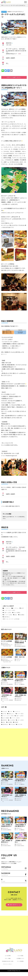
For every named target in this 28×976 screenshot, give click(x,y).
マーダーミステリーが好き (9, 610)
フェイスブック (5, 874)
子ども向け (12, 724)
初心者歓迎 (22, 614)
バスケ (10, 711)
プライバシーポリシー (7, 964)
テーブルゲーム (7, 608)
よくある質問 (7, 955)
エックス (3, 880)
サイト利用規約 (20, 961)
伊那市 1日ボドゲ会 (19, 657)
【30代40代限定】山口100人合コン (6, 796)
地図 (19, 53)
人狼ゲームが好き (7, 612)
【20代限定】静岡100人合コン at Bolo (7, 780)
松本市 (22, 608)
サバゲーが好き (20, 713)
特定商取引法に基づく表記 (7, 961)
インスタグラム (6, 868)
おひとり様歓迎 (17, 612)
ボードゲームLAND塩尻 (6, 641)
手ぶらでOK (19, 724)
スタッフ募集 (7, 958)
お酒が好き (5, 720)
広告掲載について (20, 958)
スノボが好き (12, 720)
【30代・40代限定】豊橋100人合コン (6, 841)
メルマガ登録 (20, 955)
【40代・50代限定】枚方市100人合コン (20, 796)
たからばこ (5, 711)
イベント (7, 5)
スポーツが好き (20, 720)
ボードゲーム (15, 608)
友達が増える (7, 616)
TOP (2, 5)
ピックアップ (17, 711)
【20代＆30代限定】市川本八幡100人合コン (20, 780)
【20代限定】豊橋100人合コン (20, 841)
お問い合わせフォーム (14, 904)
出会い (16, 614)
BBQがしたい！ (11, 713)
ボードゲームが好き (8, 614)
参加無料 (16, 722)
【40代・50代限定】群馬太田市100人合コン (6, 825)
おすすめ (4, 713)
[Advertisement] (14, 742)
